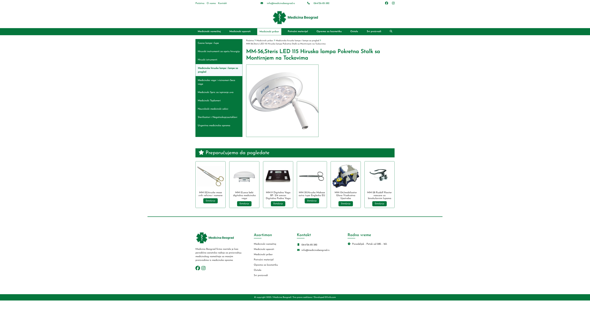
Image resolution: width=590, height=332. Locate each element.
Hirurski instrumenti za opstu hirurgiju (219, 51)
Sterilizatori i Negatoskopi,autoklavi (217, 117)
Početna (199, 3)
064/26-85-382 (321, 3)
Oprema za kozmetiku (329, 31)
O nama (211, 3)
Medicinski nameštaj (209, 31)
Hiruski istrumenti (207, 60)
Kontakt (222, 3)
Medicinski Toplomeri (209, 100)
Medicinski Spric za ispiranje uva (215, 92)
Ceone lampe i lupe (208, 43)
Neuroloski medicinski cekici (213, 109)
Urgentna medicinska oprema (214, 125)
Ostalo (354, 31)
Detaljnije (210, 201)
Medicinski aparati (240, 31)
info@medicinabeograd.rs (280, 3)
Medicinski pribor (269, 31)
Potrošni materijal (298, 31)
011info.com (330, 297)
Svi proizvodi (374, 31)
